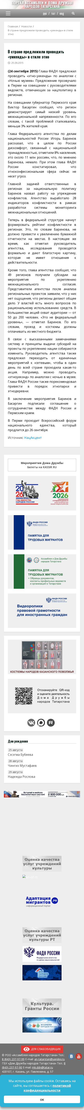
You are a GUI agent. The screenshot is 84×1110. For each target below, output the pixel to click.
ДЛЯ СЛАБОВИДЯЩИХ (45, 1049)
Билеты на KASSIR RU (42, 465)
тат (53, 13)
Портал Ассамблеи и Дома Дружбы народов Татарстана (42, 4)
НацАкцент (33, 438)
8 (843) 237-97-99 (13, 1059)
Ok (42, 1100)
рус (45, 13)
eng (62, 13)
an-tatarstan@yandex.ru (49, 1059)
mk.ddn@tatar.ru (42, 1067)
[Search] (73, 13)
